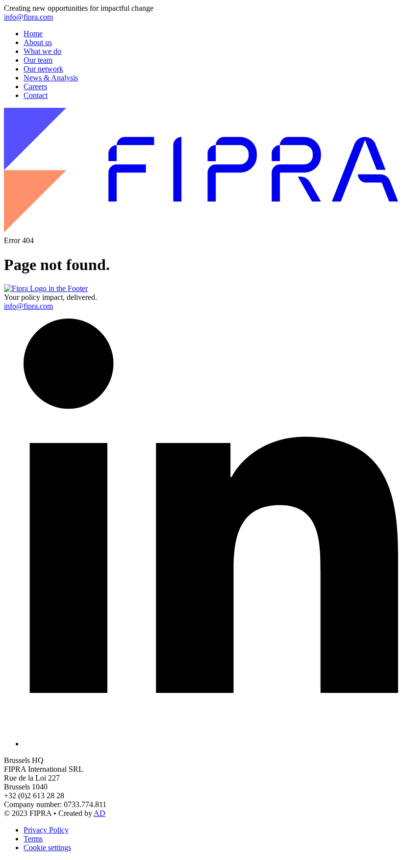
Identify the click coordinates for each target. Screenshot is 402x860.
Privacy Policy (46, 830)
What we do (42, 51)
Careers (35, 86)
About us (38, 42)
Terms (33, 839)
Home (33, 33)
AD (99, 813)
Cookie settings (47, 847)
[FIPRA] (201, 231)
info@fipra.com (28, 17)
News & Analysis (51, 78)
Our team (38, 60)
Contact (36, 95)
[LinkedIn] (211, 743)
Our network (43, 69)
